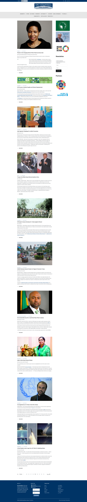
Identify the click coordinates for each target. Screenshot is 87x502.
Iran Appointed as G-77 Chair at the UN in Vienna (27, 405)
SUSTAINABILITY (43, 13)
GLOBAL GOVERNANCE (56, 13)
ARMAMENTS (22, 13)
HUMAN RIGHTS (36, 16)
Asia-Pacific (19, 267)
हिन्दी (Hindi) (59, 488)
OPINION (27, 13)
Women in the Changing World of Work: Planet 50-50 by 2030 (30, 53)
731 (39, 474)
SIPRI (24, 460)
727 (31, 474)
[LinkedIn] (67, 1)
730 (37, 474)
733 (44, 474)
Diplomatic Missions (60, 60)
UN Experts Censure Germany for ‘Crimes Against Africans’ (29, 222)
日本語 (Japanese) (60, 489)
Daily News (34, 487)
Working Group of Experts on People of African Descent (36, 233)
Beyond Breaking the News (36, 486)
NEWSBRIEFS (37, 13)
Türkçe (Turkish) (46, 492)
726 (29, 474)
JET (48, 322)
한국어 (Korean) (60, 491)
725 (27, 474)
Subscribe (58, 70)
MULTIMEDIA (32, 13)
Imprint (64, 500)
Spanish (45, 491)
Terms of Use (61, 500)
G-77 (33, 407)
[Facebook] (63, 1)
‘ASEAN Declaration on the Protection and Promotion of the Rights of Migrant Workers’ (35, 282)
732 (42, 474)
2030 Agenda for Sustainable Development (24, 92)
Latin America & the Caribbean (21, 316)
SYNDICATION (50, 16)
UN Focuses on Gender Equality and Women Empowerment (30, 87)
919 (47, 474)
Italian (45, 488)
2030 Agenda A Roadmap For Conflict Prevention (27, 131)
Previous (20, 474)
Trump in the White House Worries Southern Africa (28, 177)
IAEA (44, 409)
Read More (21, 72)
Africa (18, 175)
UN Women (39, 59)
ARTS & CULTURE (44, 16)
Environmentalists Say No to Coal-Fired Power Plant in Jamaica (30, 318)
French (45, 485)
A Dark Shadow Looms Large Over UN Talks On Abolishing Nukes (31, 448)
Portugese (45, 489)
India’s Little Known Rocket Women (24, 360)
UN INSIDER (50, 13)
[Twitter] (65, 1)
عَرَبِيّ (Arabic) (60, 485)
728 (33, 474)
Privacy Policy (68, 500)
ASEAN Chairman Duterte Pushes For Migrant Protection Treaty (31, 269)
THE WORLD (64, 13)
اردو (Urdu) (59, 492)
